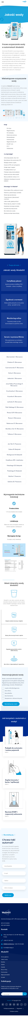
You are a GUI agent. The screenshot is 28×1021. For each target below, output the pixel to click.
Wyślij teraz (8, 895)
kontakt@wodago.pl (8, 947)
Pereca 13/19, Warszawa (14, 412)
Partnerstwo (4, 972)
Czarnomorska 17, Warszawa (14, 367)
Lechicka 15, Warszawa (14, 402)
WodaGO (9, 1000)
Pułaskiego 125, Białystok (14, 465)
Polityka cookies (14, 1011)
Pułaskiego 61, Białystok (14, 471)
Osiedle (3, 967)
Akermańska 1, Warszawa (14, 357)
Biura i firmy (4, 969)
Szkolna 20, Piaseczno (14, 481)
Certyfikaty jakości (14, 281)
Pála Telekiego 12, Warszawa (14, 407)
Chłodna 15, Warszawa (14, 362)
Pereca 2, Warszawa (14, 418)
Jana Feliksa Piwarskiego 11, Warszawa (14, 384)
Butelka (3, 962)
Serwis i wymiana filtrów (14, 337)
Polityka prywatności (9, 1008)
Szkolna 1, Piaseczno (14, 476)
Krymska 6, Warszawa (14, 396)
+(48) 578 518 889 (19, 944)
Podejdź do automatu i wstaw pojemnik (13, 749)
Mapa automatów (5, 974)
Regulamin (19, 1008)
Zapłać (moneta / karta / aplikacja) (12, 781)
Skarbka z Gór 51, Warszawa (14, 429)
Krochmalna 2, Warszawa (14, 391)
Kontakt (3, 977)
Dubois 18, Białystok (14, 449)
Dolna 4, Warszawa (14, 373)
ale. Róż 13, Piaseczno (14, 444)
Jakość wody (4, 959)
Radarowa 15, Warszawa (14, 423)
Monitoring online (14, 318)
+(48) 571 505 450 (8, 940)
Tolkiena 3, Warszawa (14, 434)
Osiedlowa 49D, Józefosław (14, 460)
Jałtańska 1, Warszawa (14, 378)
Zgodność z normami (14, 300)
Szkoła (2, 964)
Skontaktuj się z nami (11, 704)
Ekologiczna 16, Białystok (14, 454)
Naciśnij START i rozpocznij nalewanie (13, 813)
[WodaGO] (21, 1)
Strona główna (4, 957)
